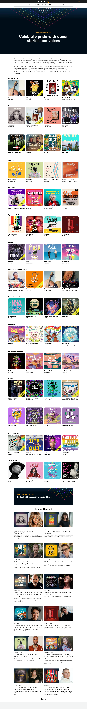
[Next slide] (77, 88)
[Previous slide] (10, 88)
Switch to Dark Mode (43, 707)
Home (24, 5)
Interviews (52, 5)
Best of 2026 (37, 5)
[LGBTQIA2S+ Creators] (43, 31)
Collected (44, 5)
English (62, 5)
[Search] (75, 1)
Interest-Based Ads (57, 704)
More (57, 5)
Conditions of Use (41, 704)
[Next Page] (47, 699)
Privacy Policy (49, 704)
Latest (29, 5)
